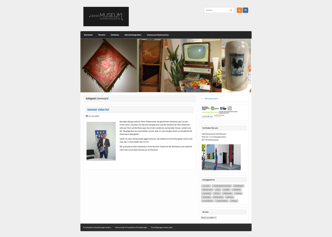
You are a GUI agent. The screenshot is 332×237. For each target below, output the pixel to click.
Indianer (217, 193)
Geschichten (236, 189)
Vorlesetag (234, 201)
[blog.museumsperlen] (209, 113)
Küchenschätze (218, 197)
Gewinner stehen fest (98, 109)
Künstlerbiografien (133, 35)
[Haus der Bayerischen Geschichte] (227, 113)
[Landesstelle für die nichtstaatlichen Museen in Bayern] (223, 109)
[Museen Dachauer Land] (206, 109)
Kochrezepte (206, 197)
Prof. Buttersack (207, 201)
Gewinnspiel (206, 193)
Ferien (218, 189)
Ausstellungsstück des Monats (222, 186)
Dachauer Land (207, 189)
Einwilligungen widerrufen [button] (161, 227)
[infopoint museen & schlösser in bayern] (215, 109)
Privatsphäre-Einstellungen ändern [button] (97, 227)
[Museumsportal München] (219, 117)
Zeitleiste (115, 35)
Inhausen (238, 193)
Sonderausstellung (222, 201)
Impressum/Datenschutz (158, 35)
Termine (101, 35)
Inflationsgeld (227, 193)
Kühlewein (230, 197)
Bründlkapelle (239, 186)
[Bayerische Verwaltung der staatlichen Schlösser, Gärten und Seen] (230, 109)
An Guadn (206, 186)
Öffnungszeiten (211, 98)
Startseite (88, 35)
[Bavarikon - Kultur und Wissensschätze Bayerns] (207, 117)
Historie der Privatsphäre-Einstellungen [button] (131, 227)
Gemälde (226, 189)
